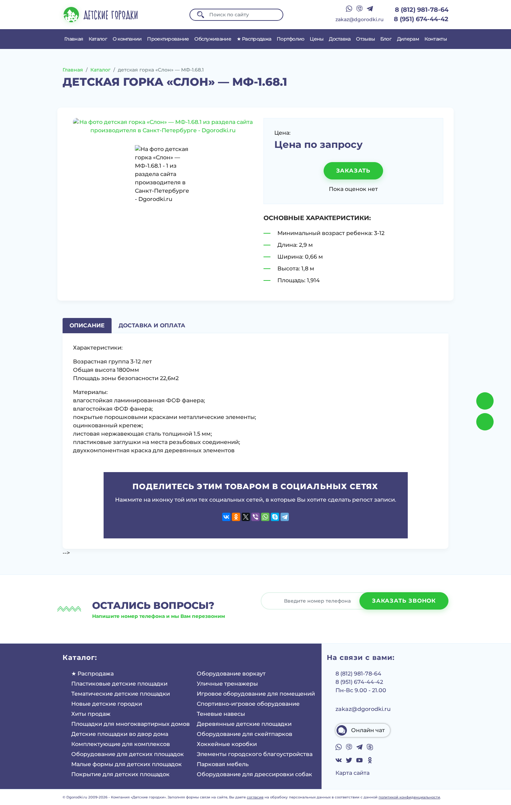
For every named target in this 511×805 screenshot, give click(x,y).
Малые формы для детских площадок (126, 764)
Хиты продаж (91, 714)
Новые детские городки (106, 704)
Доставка (339, 39)
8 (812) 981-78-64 (421, 10)
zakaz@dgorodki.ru (359, 19)
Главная (73, 39)
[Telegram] (285, 517)
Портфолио (291, 39)
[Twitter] (246, 517)
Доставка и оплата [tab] (152, 325)
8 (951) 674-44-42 (421, 19)
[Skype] (275, 517)
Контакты (435, 39)
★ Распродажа (254, 39)
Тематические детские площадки (120, 693)
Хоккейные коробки (227, 744)
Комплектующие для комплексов (120, 744)
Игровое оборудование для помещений (256, 693)
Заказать (353, 170)
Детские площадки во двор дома (119, 734)
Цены (316, 39)
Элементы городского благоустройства (255, 754)
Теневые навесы (221, 714)
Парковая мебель (223, 764)
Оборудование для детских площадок (127, 754)
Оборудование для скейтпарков (244, 734)
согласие (255, 797)
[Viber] (255, 517)
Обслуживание (212, 39)
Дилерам (408, 39)
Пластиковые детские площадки (119, 683)
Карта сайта (352, 773)
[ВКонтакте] (226, 517)
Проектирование (168, 39)
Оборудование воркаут (231, 673)
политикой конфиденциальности (409, 797)
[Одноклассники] (236, 517)
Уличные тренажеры (227, 683)
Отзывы (365, 39)
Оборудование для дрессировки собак (254, 774)
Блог (385, 39)
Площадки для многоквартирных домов (130, 724)
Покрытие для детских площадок (120, 774)
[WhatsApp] (265, 517)
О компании (127, 39)
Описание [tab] (87, 325)
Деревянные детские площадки (244, 724)
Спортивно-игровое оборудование (248, 704)
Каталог (98, 39)
